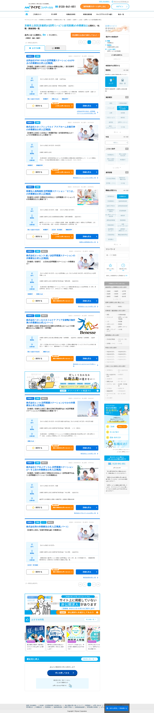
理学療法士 (29, 707)
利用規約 (88, 705)
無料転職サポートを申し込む (94, 6)
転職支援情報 (87, 14)
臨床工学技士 (68, 707)
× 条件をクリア (116, 59)
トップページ (27, 14)
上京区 (80, 19)
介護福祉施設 (123, 103)
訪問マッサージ (122, 122)
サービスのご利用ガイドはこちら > (121, 449)
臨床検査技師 (58, 707)
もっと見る (116, 167)
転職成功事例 (70, 14)
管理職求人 (110, 155)
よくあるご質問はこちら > (123, 451)
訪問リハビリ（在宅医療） (123, 108)
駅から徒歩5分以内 (122, 155)
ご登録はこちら (121, 426)
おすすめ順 (36, 48)
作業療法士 (38, 707)
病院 (110, 103)
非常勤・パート (111, 183)
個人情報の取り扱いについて (74, 705)
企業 (110, 113)
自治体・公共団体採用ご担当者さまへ (51, 705)
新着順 (57, 48)
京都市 (75, 19)
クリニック (110, 108)
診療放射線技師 (80, 707)
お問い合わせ (97, 705)
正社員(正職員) (110, 178)
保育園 (123, 113)
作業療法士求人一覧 (59, 19)
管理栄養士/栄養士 (92, 707)
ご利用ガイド (37, 14)
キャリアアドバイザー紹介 (104, 14)
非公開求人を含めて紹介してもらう (84, 35)
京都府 (69, 19)
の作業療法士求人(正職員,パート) (47, 526)
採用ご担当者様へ (104, 1)
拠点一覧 (121, 14)
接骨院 (111, 122)
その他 (123, 127)
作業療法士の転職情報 (45, 19)
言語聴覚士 (48, 707)
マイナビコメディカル (31, 19)
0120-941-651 (65, 7)
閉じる (116, 132)
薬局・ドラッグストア (111, 127)
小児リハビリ (111, 117)
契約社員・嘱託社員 (122, 178)
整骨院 (123, 117)
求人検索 (54, 14)
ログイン (119, 6)
